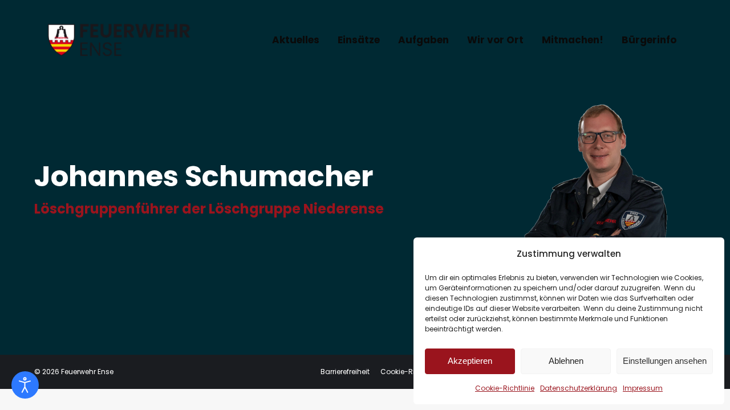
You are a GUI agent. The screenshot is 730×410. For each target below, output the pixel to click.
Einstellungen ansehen (665, 361)
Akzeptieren (470, 361)
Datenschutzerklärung (578, 388)
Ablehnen (566, 361)
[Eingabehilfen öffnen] (25, 385)
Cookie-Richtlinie (504, 388)
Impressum (643, 388)
